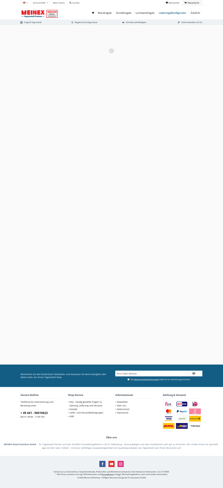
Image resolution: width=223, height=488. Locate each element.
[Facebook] (102, 464)
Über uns (121, 405)
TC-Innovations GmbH (136, 477)
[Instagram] (121, 464)
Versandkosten (107, 474)
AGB (71, 416)
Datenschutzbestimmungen (146, 379)
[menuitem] (192, 3)
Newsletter (122, 401)
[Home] (93, 13)
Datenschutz (123, 409)
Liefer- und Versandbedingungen (86, 412)
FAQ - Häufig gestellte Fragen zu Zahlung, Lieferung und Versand (85, 403)
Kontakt (73, 409)
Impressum (122, 412)
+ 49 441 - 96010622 (34, 413)
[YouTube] (111, 464)
